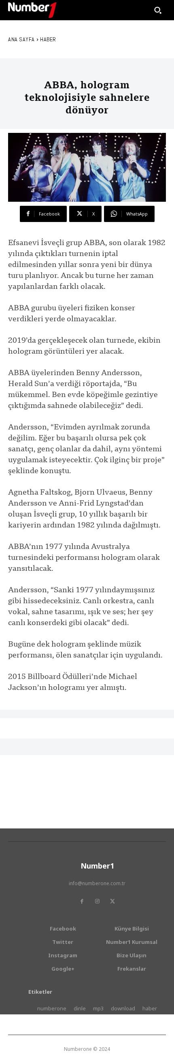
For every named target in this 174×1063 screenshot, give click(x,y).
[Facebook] (81, 901)
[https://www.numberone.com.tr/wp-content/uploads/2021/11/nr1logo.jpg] (32, 10)
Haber (48, 39)
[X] (112, 901)
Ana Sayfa (21, 39)
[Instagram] (97, 901)
